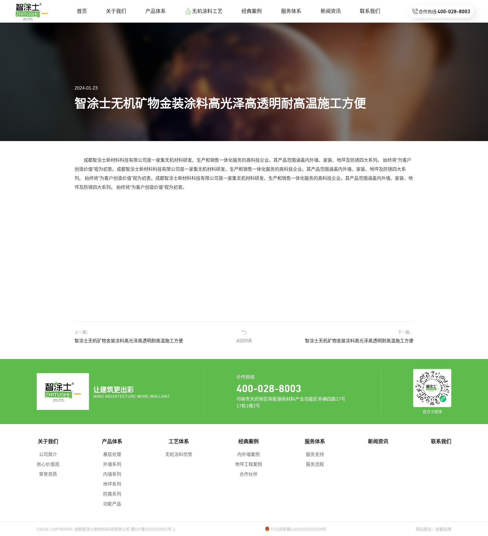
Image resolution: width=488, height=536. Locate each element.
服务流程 (315, 464)
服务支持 (315, 454)
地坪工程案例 (248, 464)
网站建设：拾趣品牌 (433, 529)
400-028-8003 (268, 388)
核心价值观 (48, 464)
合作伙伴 (248, 474)
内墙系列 (112, 474)
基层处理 (112, 454)
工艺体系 (179, 441)
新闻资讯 (378, 441)
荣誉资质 (48, 474)
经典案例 (248, 441)
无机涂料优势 (178, 454)
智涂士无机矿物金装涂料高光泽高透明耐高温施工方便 (129, 340)
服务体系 (315, 441)
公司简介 (48, 454)
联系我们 (441, 441)
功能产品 (112, 504)
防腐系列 (112, 494)
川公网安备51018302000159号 (298, 529)
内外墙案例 (248, 454)
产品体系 (112, 441)
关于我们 (48, 441)
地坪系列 (112, 484)
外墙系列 (112, 464)
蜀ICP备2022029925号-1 (153, 529)
